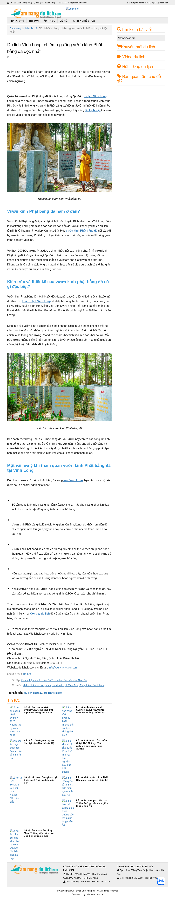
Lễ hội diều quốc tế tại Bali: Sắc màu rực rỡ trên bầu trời (92, 778)
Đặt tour (130, 2)
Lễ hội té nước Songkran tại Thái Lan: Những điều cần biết (40, 780)
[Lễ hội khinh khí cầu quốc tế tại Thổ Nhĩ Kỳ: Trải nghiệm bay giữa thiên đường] (69, 756)
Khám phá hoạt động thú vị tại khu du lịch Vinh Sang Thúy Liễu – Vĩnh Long (64, 685)
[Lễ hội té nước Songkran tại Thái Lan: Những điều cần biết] (17, 789)
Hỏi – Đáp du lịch (137, 66)
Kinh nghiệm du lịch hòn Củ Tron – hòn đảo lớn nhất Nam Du (54, 680)
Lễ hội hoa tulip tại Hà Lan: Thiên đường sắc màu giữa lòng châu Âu (92, 803)
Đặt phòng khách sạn (159, 2)
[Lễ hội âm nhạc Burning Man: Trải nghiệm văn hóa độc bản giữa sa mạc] (17, 844)
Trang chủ (17, 20)
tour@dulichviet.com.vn (78, 2)
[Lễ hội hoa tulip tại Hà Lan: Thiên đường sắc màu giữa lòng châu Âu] (69, 812)
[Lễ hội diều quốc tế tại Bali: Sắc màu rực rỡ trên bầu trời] (69, 786)
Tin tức (34, 20)
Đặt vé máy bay (142, 2)
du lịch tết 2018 (53, 692)
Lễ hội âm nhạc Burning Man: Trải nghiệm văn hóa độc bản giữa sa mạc (39, 833)
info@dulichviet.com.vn (63, 667)
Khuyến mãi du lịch (138, 46)
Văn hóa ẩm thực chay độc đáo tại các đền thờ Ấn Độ (39, 742)
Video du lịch (133, 56)
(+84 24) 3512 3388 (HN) (44, 2)
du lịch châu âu (33, 692)
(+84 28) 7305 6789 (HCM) (21, 2)
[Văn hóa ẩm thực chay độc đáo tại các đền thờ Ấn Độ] (17, 749)
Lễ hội (64, 20)
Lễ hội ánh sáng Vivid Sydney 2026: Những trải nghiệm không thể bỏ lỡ (38, 710)
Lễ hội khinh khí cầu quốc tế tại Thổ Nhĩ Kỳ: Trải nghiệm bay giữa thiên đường (91, 744)
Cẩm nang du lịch (19, 28)
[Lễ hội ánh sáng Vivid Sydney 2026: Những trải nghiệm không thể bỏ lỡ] (17, 721)
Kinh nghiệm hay (84, 20)
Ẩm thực (49, 20)
